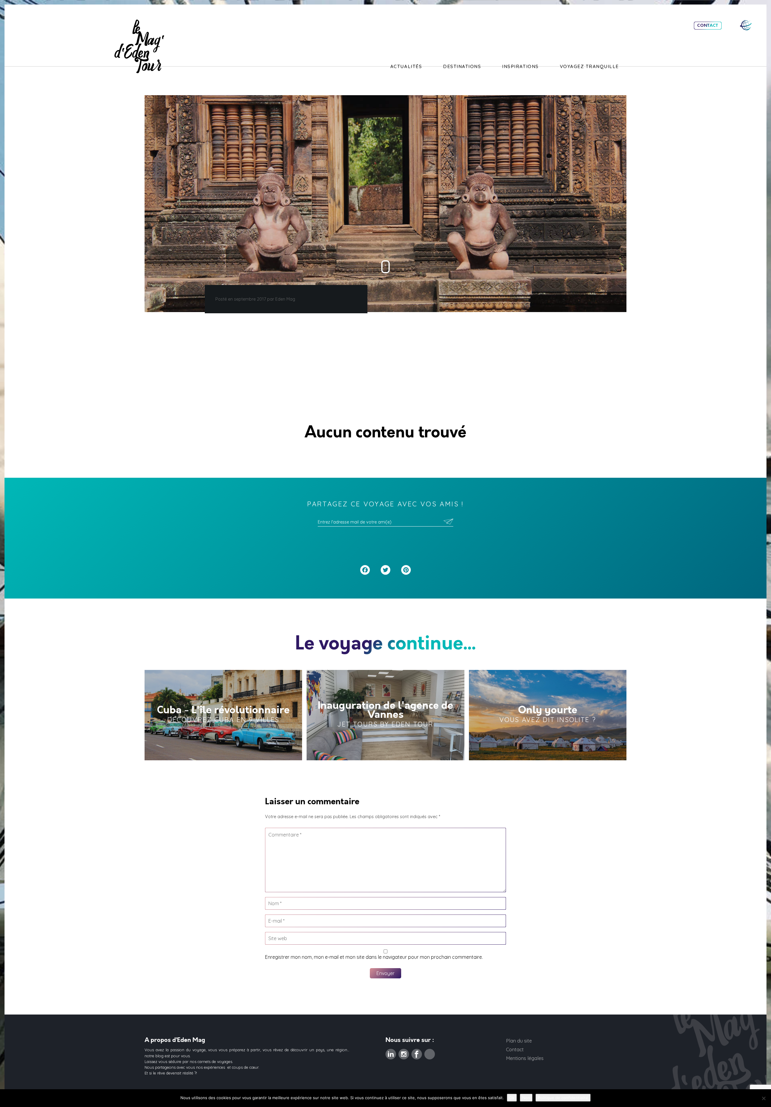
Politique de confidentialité (563, 1097)
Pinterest (429, 1052)
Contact (707, 25)
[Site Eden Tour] (745, 25)
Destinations (462, 66)
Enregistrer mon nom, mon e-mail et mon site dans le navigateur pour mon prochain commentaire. (374, 957)
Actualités (406, 66)
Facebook (416, 1052)
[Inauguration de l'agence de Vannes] (385, 715)
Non (526, 1097)
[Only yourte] (547, 715)
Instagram (403, 1052)
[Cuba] (223, 715)
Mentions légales (525, 1058)
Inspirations (520, 66)
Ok (511, 1097)
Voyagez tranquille (589, 66)
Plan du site (519, 1041)
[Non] (763, 1098)
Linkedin (391, 1052)
